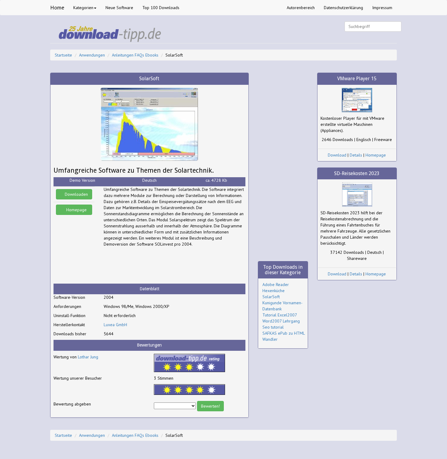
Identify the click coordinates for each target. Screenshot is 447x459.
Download (337, 155)
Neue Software (119, 7)
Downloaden (76, 194)
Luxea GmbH (115, 324)
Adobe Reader (275, 284)
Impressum (382, 7)
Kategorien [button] (83, 7)
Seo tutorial (273, 327)
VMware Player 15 (356, 78)
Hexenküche (273, 290)
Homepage (76, 209)
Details (356, 155)
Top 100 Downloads (160, 7)
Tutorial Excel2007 (279, 315)
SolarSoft (271, 296)
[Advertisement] (152, 265)
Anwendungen (92, 55)
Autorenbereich (301, 7)
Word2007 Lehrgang (281, 321)
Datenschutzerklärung (343, 7)
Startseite (63, 55)
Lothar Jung (88, 357)
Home (57, 7)
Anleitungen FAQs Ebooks (135, 55)
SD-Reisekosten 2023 (356, 173)
